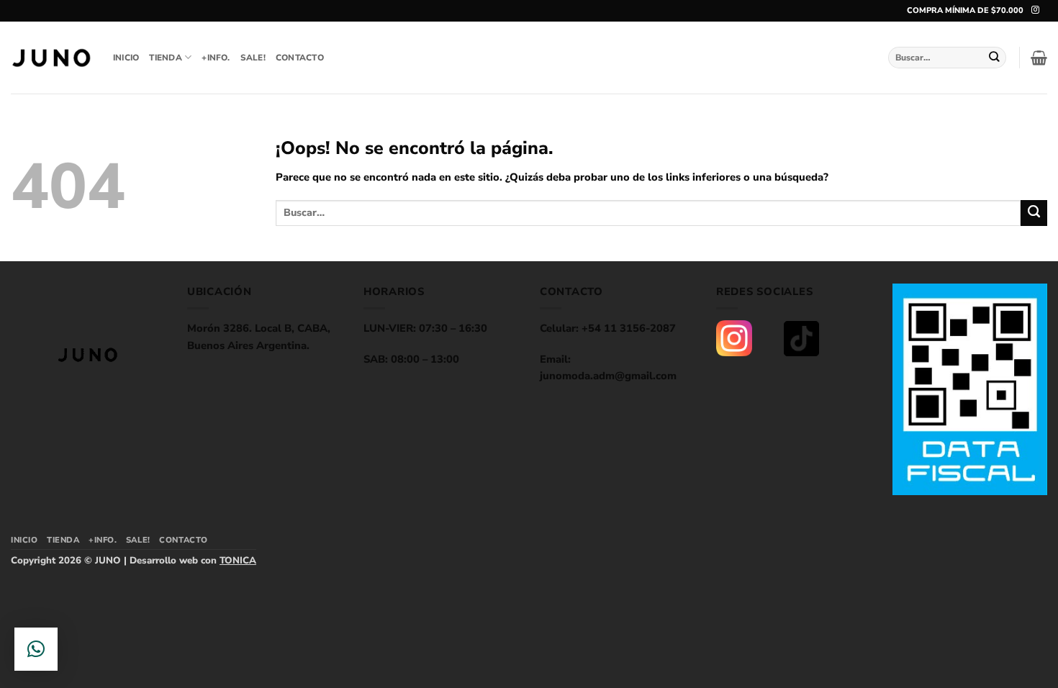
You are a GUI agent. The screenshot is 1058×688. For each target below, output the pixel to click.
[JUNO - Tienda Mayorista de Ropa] (51, 57)
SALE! (253, 57)
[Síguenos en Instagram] (1035, 10)
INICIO (126, 57)
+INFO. (216, 57)
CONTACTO (300, 57)
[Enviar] (994, 57)
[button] (1039, 57)
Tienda (165, 57)
